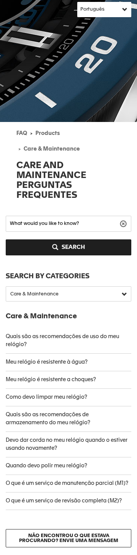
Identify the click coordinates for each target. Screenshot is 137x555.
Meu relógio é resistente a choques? (51, 379)
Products (47, 133)
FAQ (21, 133)
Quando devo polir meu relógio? (46, 465)
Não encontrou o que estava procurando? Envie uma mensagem (68, 538)
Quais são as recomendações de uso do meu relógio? (62, 340)
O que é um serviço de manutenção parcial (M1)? (67, 483)
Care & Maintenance (52, 149)
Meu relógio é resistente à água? (47, 362)
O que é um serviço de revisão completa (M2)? (64, 501)
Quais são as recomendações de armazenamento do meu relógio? (48, 418)
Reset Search (124, 223)
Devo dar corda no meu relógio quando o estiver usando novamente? (66, 444)
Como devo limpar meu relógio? (46, 397)
